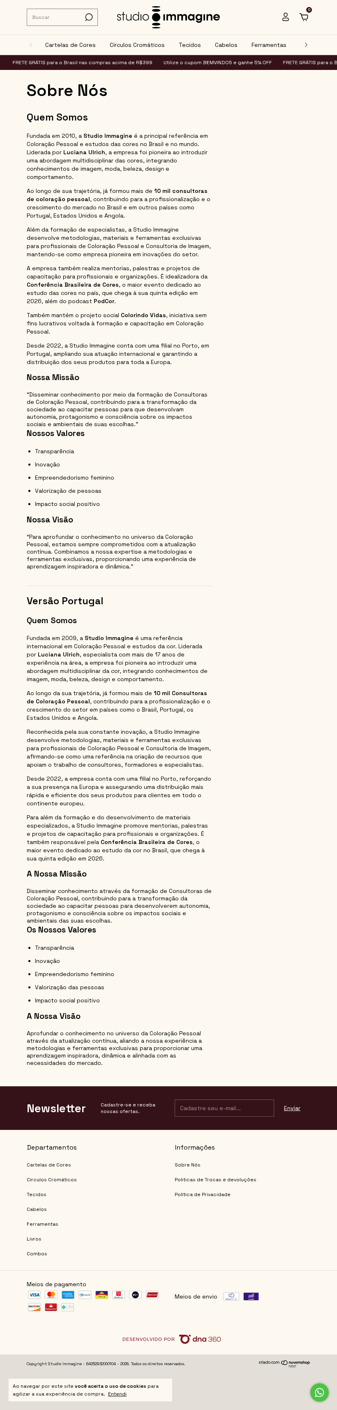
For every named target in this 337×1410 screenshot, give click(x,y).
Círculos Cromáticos (137, 45)
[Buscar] (88, 17)
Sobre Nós (188, 1165)
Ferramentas (269, 45)
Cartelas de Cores (70, 45)
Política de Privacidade (203, 1194)
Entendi (117, 1394)
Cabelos (226, 45)
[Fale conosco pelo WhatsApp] (319, 1392)
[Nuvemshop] (284, 1366)
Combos (37, 1253)
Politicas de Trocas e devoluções (215, 1179)
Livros (34, 1239)
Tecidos (190, 45)
